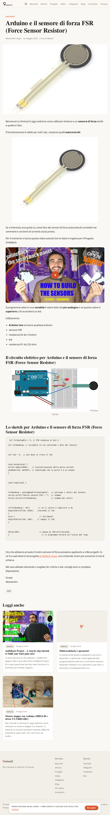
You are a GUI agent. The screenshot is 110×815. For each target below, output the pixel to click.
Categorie (73, 4)
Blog (83, 4)
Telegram (87, 767)
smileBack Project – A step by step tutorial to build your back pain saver (27, 652)
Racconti (34, 4)
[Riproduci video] (55, 275)
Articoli (44, 4)
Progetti (54, 4)
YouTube (87, 763)
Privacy (103, 4)
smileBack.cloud (48, 556)
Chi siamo (93, 4)
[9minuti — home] (8, 4)
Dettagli (15, 809)
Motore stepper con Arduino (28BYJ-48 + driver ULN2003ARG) (26, 717)
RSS (85, 776)
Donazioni (59, 792)
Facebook (87, 771)
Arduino (10, 17)
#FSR (9, 591)
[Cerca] (26, 4)
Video (63, 4)
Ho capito (91, 808)
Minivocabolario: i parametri (74, 651)
